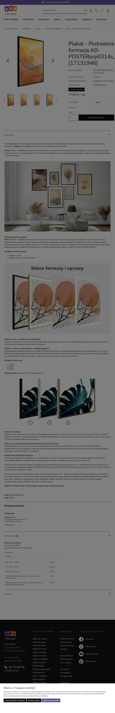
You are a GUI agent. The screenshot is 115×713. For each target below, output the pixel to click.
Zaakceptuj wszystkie (51, 700)
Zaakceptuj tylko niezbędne (15, 700)
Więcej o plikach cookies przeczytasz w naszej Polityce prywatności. (26, 696)
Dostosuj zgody (34, 700)
